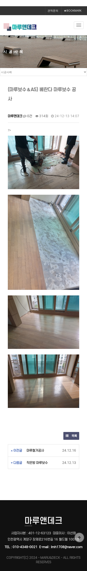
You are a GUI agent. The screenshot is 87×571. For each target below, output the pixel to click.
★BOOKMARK (72, 10)
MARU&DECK (50, 558)
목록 (74, 436)
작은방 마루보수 (37, 463)
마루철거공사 (35, 450)
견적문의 (53, 10)
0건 (29, 116)
